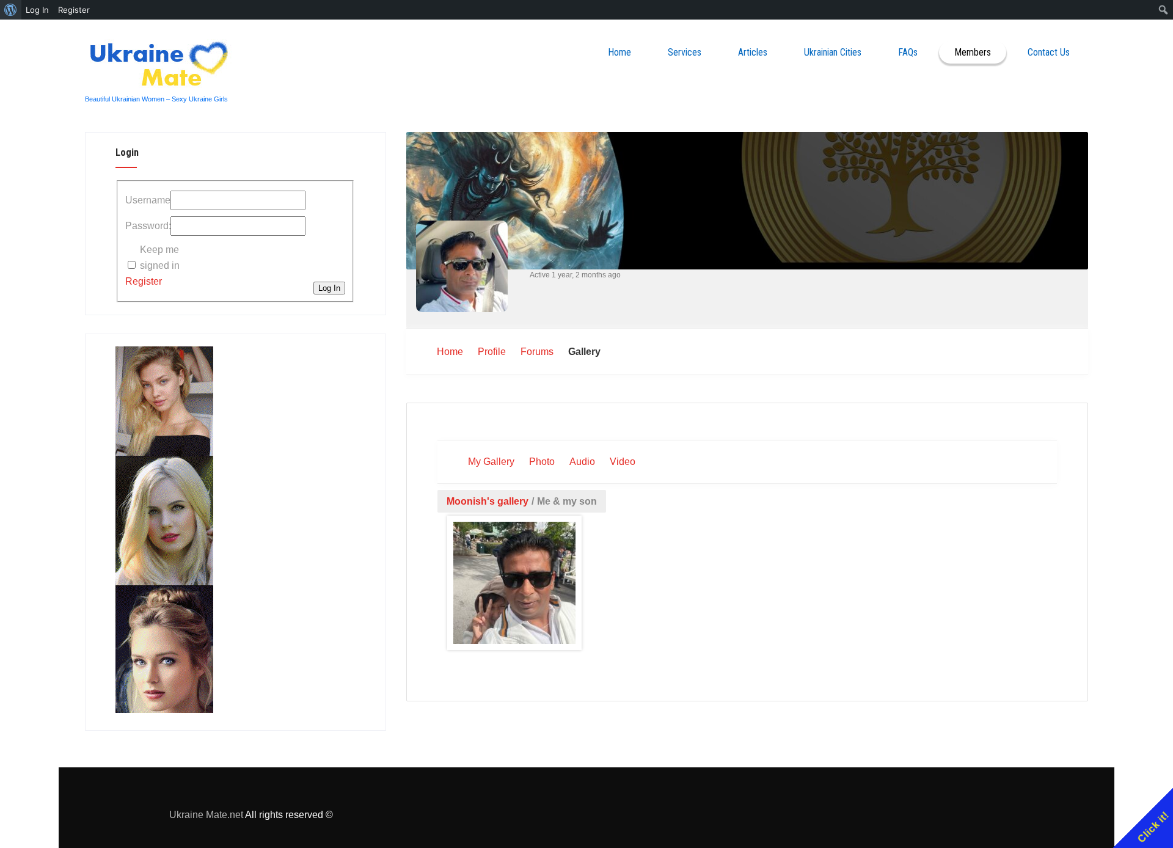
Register (143, 281)
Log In (329, 288)
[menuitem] (10, 10)
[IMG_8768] (515, 585)
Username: (146, 200)
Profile (492, 351)
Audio (582, 461)
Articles (752, 52)
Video (622, 461)
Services (684, 52)
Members (972, 52)
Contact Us (1049, 52)
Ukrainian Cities (832, 52)
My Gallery (491, 461)
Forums (537, 351)
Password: (146, 226)
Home (619, 52)
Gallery (584, 351)
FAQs (908, 52)
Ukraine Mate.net (206, 815)
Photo (542, 461)
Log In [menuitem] (37, 10)
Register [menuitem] (74, 10)
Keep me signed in (160, 257)
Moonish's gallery (487, 501)
